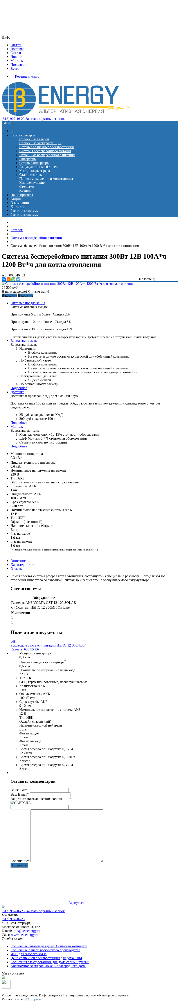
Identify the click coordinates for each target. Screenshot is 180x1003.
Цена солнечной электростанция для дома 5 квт (46, 958)
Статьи (16, 53)
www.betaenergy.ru (24, 935)
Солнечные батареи (34, 139)
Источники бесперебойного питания (47, 155)
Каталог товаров (23, 135)
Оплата (16, 45)
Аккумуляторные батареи (38, 167)
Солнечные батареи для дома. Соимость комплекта (49, 946)
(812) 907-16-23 (13, 119)
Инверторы (27, 159)
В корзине (25, 295)
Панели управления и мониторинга (46, 178)
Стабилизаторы (31, 174)
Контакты (18, 206)
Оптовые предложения (28, 303)
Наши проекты (22, 195)
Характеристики (23, 565)
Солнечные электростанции (40, 143)
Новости (17, 57)
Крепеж (25, 190)
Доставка (17, 49)
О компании (20, 203)
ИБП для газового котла (29, 954)
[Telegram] (18, 279)
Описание (18, 561)
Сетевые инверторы (34, 163)
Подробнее (19, 388)
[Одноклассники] (9, 279)
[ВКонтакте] (4, 279)
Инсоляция (19, 64)
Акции (16, 199)
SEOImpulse (32, 999)
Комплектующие (32, 182)
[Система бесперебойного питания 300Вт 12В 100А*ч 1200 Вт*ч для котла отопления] (67, 283)
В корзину (9, 295)
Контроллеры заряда (34, 171)
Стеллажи (26, 186)
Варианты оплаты (24, 340)
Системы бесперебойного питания (45, 151)
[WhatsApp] (13, 279)
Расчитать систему (24, 210)
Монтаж (17, 60)
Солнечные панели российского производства (45, 950)
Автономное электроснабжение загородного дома (48, 966)
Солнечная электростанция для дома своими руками (50, 962)
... (12, 131)
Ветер (15, 68)
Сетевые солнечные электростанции (46, 147)
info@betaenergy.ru (26, 931)
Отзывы (17, 568)
